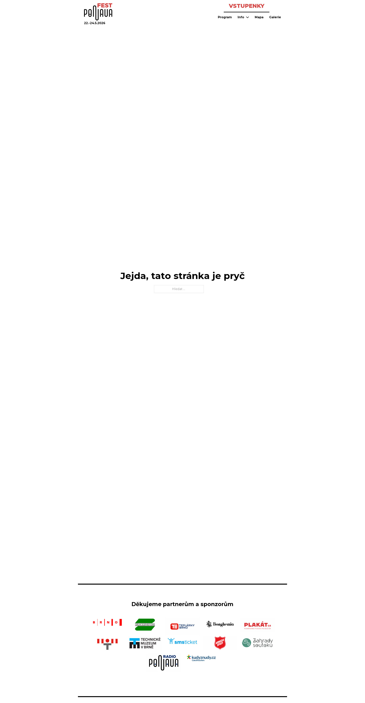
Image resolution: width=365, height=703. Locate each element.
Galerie (275, 17)
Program (225, 17)
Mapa (259, 17)
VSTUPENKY (246, 5)
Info (241, 17)
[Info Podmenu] (247, 17)
